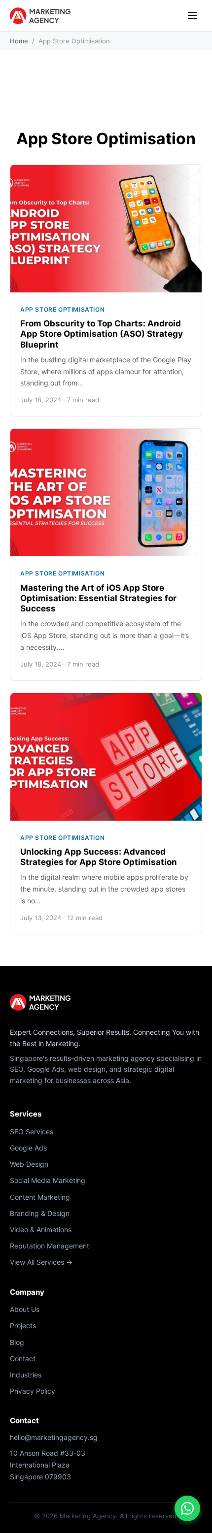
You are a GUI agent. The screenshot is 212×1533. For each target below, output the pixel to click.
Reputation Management (49, 1246)
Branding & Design (40, 1213)
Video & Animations (40, 1229)
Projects (23, 1325)
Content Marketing (40, 1197)
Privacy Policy (32, 1391)
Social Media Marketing (47, 1180)
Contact (22, 1358)
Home (19, 41)
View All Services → (41, 1262)
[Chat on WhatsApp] (187, 1508)
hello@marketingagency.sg (54, 1437)
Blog (17, 1342)
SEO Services (31, 1131)
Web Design (29, 1164)
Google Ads (28, 1148)
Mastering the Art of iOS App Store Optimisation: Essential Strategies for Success (98, 598)
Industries (25, 1375)
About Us (24, 1309)
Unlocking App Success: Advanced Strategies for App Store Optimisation (98, 857)
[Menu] (192, 16)
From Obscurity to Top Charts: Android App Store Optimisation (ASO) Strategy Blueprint (101, 334)
